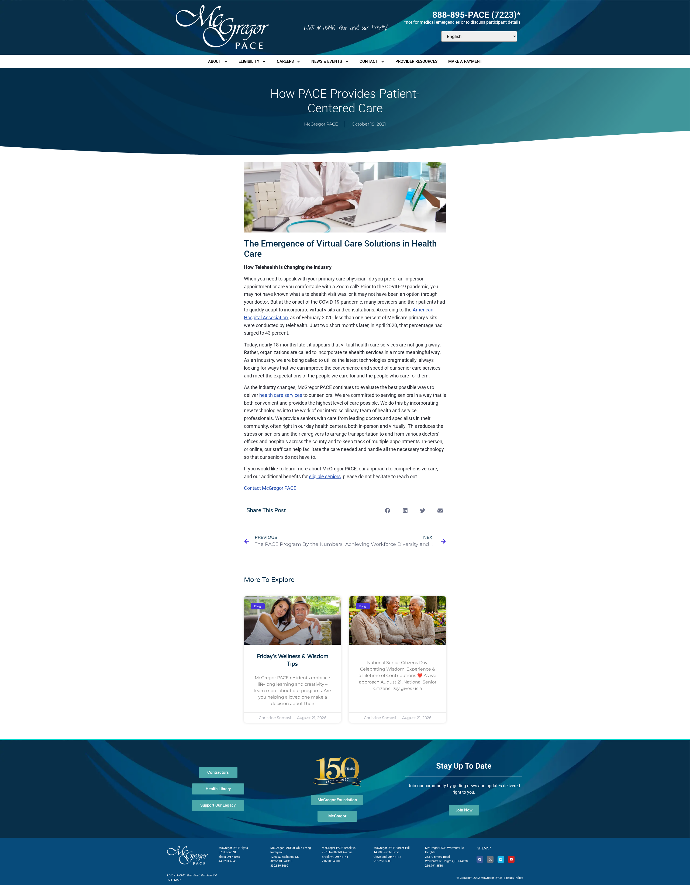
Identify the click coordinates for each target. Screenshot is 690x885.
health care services (280, 395)
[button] (387, 510)
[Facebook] (480, 859)
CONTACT (369, 61)
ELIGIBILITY (249, 61)
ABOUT (214, 61)
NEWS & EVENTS (326, 61)
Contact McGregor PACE (270, 488)
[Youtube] (511, 859)
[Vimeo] (501, 859)
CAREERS (285, 61)
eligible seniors (325, 476)
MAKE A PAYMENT (465, 61)
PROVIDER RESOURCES (416, 61)
